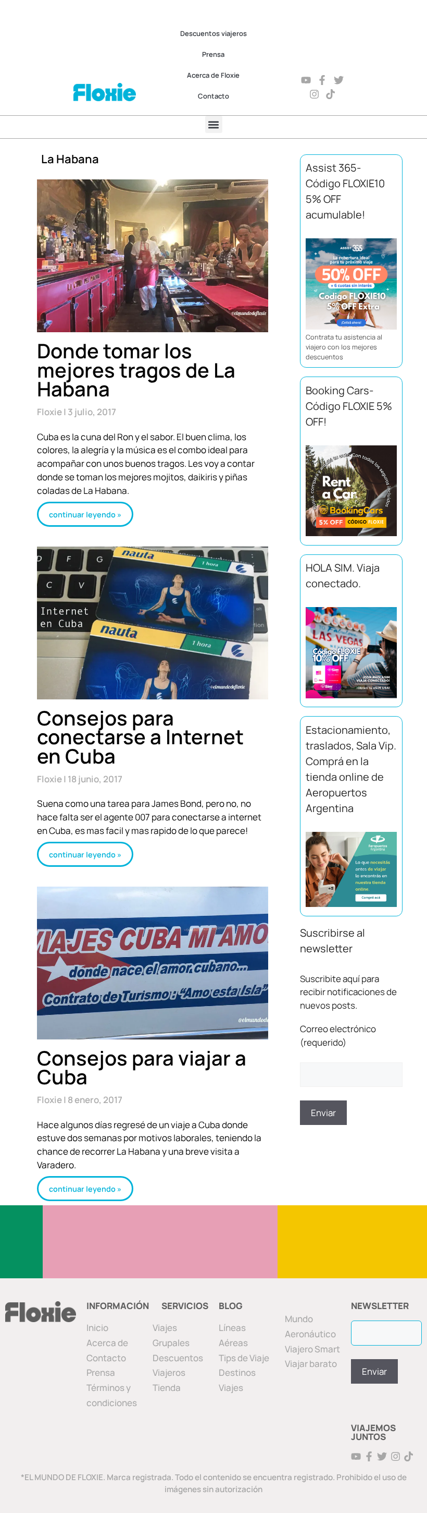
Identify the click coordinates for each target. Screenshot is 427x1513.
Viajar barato (311, 1364)
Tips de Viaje (244, 1358)
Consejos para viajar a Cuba (141, 1067)
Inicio (97, 1328)
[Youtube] (306, 80)
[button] (213, 124)
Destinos (237, 1372)
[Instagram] (314, 94)
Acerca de (107, 1343)
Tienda (167, 1388)
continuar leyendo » (85, 514)
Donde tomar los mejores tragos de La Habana (136, 369)
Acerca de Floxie (213, 75)
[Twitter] (339, 80)
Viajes (231, 1388)
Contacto (213, 96)
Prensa (213, 54)
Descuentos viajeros (213, 33)
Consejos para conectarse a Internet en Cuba (140, 736)
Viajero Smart (312, 1349)
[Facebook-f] (323, 80)
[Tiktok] (331, 94)
